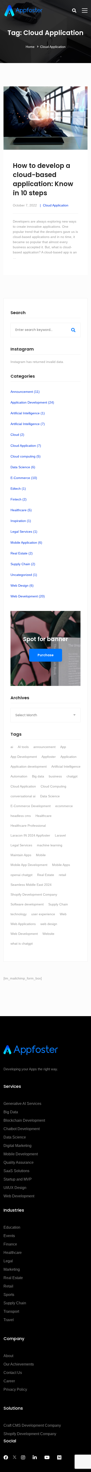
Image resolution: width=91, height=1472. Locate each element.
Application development (28, 766)
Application (68, 757)
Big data (38, 776)
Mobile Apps (61, 865)
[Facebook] (5, 1457)
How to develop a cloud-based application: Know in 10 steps (43, 179)
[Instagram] (23, 1457)
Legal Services (23, 531)
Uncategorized (23, 575)
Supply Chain (22, 564)
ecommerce (64, 806)
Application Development (32, 402)
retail (62, 875)
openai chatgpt (21, 875)
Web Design (22, 585)
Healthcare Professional (28, 825)
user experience (43, 914)
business (55, 776)
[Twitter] (15, 1457)
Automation (18, 776)
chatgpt (71, 776)
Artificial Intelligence (27, 413)
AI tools (23, 747)
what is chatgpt (21, 943)
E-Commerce (23, 478)
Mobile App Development (28, 865)
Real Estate (21, 553)
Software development (27, 904)
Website (48, 934)
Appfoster (49, 757)
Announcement (25, 392)
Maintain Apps (20, 855)
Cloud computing (25, 456)
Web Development (27, 596)
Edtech (18, 488)
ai (11, 747)
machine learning (49, 845)
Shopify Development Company (33, 894)
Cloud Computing (53, 786)
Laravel (60, 835)
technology (18, 914)
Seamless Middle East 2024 (31, 885)
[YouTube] (47, 1457)
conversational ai (22, 796)
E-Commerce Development (30, 806)
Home (30, 47)
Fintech (18, 499)
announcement (44, 747)
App (63, 747)
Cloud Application (55, 205)
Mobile (41, 855)
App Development (23, 757)
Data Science (22, 467)
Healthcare (21, 510)
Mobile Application (26, 542)
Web (63, 914)
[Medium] (59, 1457)
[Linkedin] (35, 1457)
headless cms (20, 816)
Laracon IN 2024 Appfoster (30, 835)
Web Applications (23, 924)
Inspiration (20, 521)
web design (48, 924)
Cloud (17, 434)
